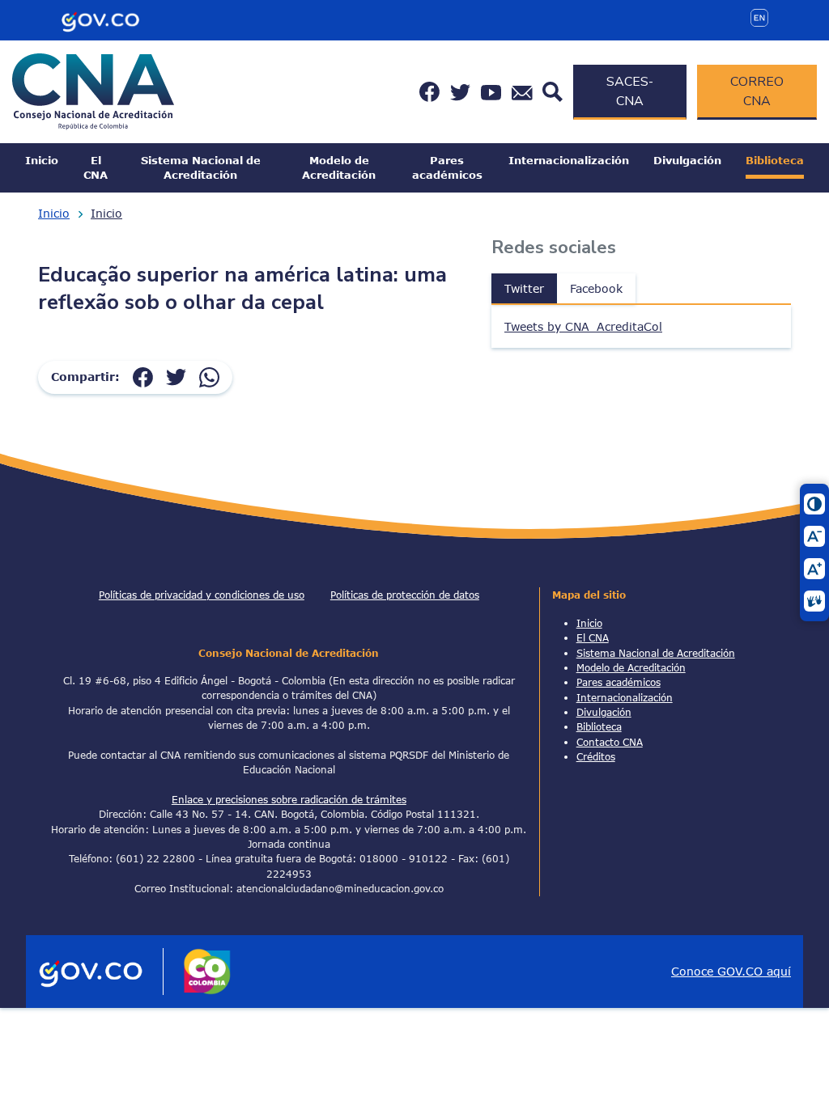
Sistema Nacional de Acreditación (201, 167)
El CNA (95, 167)
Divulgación (687, 160)
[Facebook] (142, 376)
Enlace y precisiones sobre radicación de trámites (289, 799)
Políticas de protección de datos (404, 594)
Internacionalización (568, 160)
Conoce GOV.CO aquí (731, 971)
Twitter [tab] (524, 288)
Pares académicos (447, 167)
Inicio (41, 160)
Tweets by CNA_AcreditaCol (583, 326)
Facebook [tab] (596, 288)
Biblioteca (775, 160)
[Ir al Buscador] (552, 90)
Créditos (595, 756)
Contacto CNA (609, 741)
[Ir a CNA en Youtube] (491, 92)
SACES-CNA (629, 91)
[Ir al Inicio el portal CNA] (93, 90)
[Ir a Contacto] (522, 92)
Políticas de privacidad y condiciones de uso (201, 594)
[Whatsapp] (209, 376)
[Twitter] (176, 376)
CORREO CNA (757, 91)
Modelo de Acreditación (339, 167)
